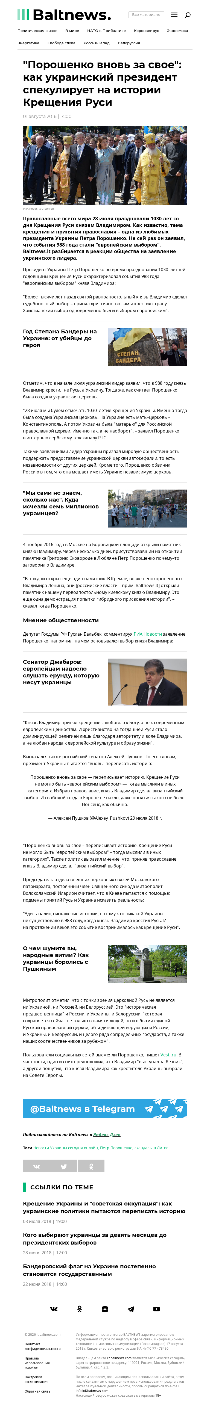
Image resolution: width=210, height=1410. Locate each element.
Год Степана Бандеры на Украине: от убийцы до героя (60, 338)
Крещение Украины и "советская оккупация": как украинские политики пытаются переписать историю (104, 1207)
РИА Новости (148, 634)
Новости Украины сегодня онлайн (65, 1148)
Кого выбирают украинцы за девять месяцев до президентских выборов (95, 1239)
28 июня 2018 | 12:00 (45, 1253)
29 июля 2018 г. (146, 818)
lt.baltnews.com (119, 1358)
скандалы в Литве (151, 1148)
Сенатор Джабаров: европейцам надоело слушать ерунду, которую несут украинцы (61, 672)
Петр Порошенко (116, 1148)
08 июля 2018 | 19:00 (45, 1221)
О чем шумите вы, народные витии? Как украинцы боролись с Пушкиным (56, 958)
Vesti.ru (168, 1055)
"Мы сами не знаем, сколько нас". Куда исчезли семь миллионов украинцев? (61, 503)
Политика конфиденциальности (43, 1346)
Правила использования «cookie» (37, 1363)
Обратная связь (37, 1391)
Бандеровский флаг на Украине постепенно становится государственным (89, 1270)
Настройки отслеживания (36, 1379)
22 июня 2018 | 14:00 (45, 1284)
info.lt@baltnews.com (92, 1390)
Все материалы (146, 14)
